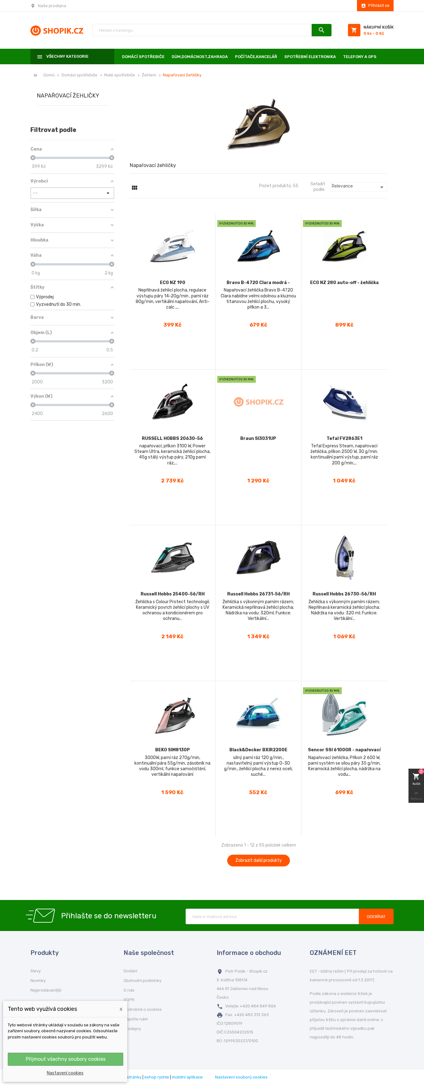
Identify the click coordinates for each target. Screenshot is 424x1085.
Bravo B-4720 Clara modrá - (258, 282)
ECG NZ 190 (172, 282)
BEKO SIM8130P (172, 750)
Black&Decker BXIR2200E (258, 750)
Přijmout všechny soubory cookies (66, 1059)
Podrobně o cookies (143, 1009)
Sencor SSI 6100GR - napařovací (344, 750)
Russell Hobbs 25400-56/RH (173, 594)
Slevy (35, 971)
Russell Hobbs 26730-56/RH (344, 594)
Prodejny (132, 1028)
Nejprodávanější (45, 990)
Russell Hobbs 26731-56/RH (258, 594)
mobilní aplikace (187, 1077)
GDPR (129, 999)
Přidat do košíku (173, 360)
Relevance (359, 187)
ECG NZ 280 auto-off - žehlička (344, 282)
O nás (129, 990)
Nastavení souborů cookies (241, 1077)
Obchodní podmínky (142, 980)
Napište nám (136, 1019)
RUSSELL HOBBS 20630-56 (172, 438)
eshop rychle (156, 1077)
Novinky (38, 980)
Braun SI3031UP (258, 438)
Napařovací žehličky (68, 96)
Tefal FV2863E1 (344, 438)
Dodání (130, 971)
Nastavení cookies (65, 1073)
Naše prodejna (52, 5)
